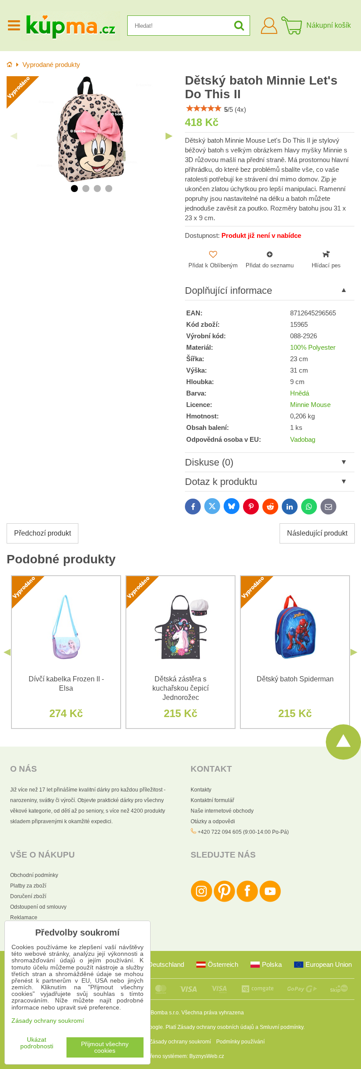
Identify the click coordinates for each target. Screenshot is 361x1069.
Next (169, 136)
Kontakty (201, 790)
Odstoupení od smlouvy (38, 907)
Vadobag (302, 439)
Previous (14, 136)
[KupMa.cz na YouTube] (270, 900)
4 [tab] (108, 188)
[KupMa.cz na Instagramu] (201, 900)
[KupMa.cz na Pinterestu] (224, 900)
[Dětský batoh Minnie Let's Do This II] (91, 129)
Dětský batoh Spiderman (295, 679)
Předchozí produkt (42, 533)
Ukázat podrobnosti (36, 1043)
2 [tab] (85, 188)
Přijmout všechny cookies (105, 1047)
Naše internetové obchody (222, 811)
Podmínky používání (240, 1042)
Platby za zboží (28, 886)
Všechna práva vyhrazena (212, 1013)
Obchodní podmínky (34, 875)
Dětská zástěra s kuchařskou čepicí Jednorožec (180, 688)
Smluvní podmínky (281, 1027)
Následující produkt (317, 533)
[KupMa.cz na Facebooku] (247, 900)
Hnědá (299, 393)
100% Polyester (312, 347)
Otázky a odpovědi (213, 821)
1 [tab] (74, 188)
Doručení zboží (28, 896)
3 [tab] (97, 188)
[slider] (203, 108)
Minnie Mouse (310, 404)
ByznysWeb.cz (206, 1056)
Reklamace (23, 917)
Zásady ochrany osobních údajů (215, 1027)
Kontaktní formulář (212, 800)
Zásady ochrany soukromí (180, 1042)
